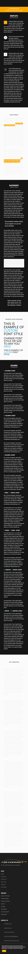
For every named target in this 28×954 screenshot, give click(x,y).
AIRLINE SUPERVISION (5, 901)
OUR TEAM (3, 882)
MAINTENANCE (4, 909)
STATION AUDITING (5, 898)
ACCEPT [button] (4, 951)
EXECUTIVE (4, 879)
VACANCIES (4, 887)
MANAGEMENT (4, 914)
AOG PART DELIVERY (5, 911)
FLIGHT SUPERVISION (5, 896)
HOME (2, 874)
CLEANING (3, 906)
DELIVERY (3, 904)
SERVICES (3, 876)
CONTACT (3, 884)
